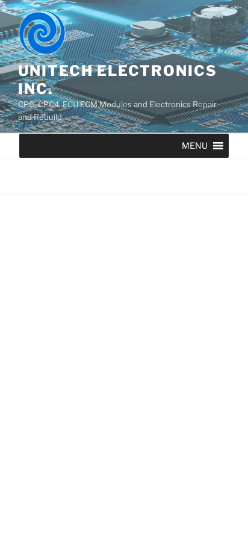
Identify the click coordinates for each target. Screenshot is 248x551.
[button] (195, 146)
